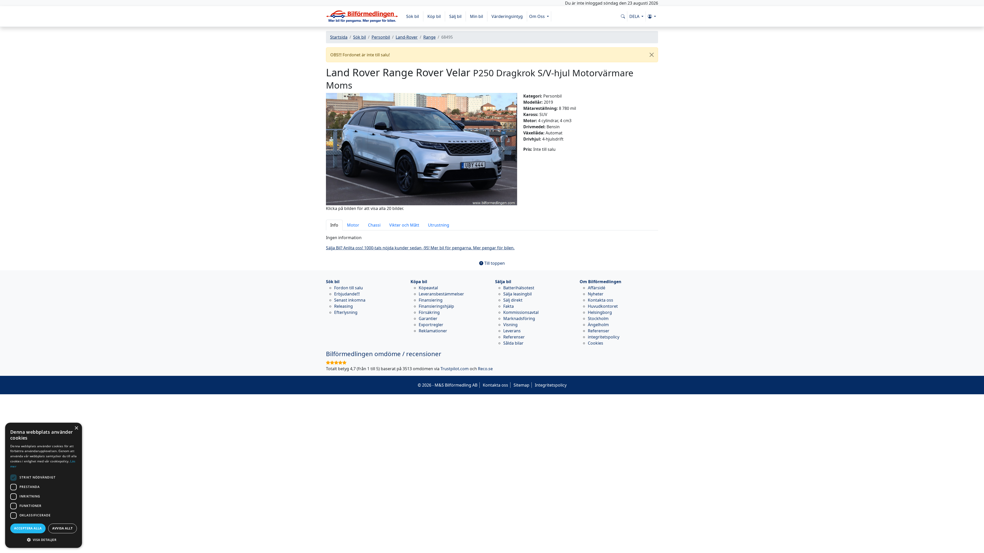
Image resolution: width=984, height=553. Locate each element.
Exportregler (431, 324)
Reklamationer (433, 331)
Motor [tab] (353, 225)
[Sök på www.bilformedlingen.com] (623, 16)
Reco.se (485, 368)
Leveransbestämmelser (441, 294)
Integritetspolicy (551, 385)
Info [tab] (334, 225)
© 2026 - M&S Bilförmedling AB (447, 385)
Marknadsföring (519, 318)
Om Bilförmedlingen (600, 281)
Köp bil (434, 16)
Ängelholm (598, 324)
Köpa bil (419, 281)
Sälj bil (455, 16)
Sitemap (521, 385)
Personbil (381, 37)
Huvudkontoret (603, 306)
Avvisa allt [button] (62, 528)
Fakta (508, 306)
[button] (652, 16)
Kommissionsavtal (521, 312)
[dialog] (43, 485)
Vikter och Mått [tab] (404, 225)
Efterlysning (345, 312)
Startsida (338, 37)
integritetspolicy (603, 337)
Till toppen (494, 263)
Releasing (343, 306)
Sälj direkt (512, 300)
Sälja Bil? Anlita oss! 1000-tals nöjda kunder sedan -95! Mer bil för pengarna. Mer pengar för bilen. (420, 248)
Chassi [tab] (374, 225)
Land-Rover (407, 37)
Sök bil (412, 16)
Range (429, 37)
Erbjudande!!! (347, 294)
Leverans (512, 331)
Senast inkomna (349, 300)
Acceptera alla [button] (28, 528)
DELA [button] (634, 16)
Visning (510, 324)
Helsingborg (600, 312)
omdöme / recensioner (383, 353)
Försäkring (429, 312)
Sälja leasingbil (517, 294)
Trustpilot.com (454, 368)
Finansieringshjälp (436, 306)
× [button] (76, 428)
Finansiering (431, 300)
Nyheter (595, 294)
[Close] (651, 55)
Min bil (476, 16)
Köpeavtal (428, 288)
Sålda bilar (513, 343)
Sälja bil (503, 281)
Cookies (595, 343)
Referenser (514, 337)
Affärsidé (596, 288)
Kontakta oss (600, 300)
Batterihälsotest (518, 288)
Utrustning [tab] (438, 225)
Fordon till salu (348, 288)
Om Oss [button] (537, 16)
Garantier (428, 318)
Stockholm (598, 318)
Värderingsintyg (507, 16)
